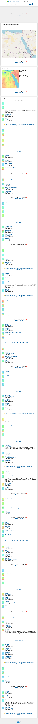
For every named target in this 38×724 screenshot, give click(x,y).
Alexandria (7, 183)
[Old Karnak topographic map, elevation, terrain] (3, 156)
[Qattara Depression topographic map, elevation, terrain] (3, 164)
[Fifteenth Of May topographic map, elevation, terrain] (3, 180)
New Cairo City (8, 134)
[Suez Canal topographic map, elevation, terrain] (3, 602)
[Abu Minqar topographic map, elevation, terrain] (3, 109)
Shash (11, 476)
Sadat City (7, 593)
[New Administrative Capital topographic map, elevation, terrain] (3, 168)
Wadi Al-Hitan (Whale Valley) (11, 187)
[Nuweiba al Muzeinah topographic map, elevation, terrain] (3, 531)
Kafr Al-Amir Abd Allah (9, 254)
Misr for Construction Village (11, 534)
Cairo (8, 135)
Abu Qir (12, 385)
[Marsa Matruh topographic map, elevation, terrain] (3, 314)
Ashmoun (7, 215)
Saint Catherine (8, 419)
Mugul (6, 102)
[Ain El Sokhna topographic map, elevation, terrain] (3, 372)
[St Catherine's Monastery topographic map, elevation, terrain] (3, 499)
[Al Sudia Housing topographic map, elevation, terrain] (3, 227)
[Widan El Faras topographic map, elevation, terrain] (3, 231)
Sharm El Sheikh (8, 234)
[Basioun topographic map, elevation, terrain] (3, 278)
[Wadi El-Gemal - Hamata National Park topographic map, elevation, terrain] (3, 333)
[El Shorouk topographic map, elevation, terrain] (3, 145)
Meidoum (7, 289)
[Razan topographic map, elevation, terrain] (3, 570)
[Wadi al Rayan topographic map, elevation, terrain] (3, 653)
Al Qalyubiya (9, 103)
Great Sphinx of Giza (9, 375)
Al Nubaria (7, 471)
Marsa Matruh (8, 313)
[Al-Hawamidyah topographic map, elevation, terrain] (3, 192)
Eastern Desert (8, 483)
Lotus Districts (8, 573)
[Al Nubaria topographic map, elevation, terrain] (3, 472)
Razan (6, 569)
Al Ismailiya (9, 239)
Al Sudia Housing (8, 226)
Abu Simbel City (8, 487)
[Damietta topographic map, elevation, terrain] (3, 681)
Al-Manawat (7, 258)
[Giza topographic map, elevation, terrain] (3, 119)
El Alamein (7, 159)
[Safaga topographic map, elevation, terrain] (3, 598)
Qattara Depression (9, 163)
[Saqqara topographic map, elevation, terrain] (3, 211)
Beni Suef (7, 691)
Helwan (6, 550)
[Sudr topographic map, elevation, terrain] (3, 203)
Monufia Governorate (10, 216)
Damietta (8, 677)
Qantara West (7, 238)
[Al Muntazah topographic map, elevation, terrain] (3, 310)
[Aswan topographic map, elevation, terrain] (3, 141)
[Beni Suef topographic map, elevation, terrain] (3, 692)
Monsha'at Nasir (8, 429)
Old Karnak (7, 155)
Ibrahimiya (7, 352)
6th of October (8, 262)
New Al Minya (7, 300)
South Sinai (9, 203)
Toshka (6, 324)
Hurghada (7, 273)
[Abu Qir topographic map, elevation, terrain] (3, 453)
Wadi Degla (7, 558)
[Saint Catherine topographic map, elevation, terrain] (3, 421)
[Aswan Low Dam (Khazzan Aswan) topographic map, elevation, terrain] (3, 478)
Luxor (8, 156)
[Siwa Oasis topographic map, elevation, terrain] (3, 337)
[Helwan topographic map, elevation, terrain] (3, 551)
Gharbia (8, 278)
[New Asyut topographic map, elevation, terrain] (3, 305)
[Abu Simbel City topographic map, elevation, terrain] (3, 488)
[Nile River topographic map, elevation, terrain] (10, 79)
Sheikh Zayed (7, 348)
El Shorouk (7, 144)
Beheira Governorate (10, 472)
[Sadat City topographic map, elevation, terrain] (3, 594)
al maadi (6, 129)
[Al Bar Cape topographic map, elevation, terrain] (3, 677)
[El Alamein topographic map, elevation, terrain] (3, 160)
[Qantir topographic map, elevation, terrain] (3, 583)
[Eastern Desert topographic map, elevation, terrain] (3, 484)
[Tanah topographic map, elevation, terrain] (3, 207)
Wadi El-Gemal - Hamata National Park (13, 332)
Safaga (6, 597)
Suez (8, 372)
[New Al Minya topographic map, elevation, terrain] (3, 301)
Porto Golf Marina (8, 667)
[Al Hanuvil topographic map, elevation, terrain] (3, 380)
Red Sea (8, 274)
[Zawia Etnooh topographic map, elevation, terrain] (3, 461)
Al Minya (8, 484)
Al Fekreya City (8, 511)
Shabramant (7, 554)
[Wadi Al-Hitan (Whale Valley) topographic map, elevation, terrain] (3, 188)
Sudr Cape (13, 203)
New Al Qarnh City (16, 508)
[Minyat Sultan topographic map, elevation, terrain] (3, 251)
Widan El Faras (8, 230)
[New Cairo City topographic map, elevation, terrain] (3, 135)
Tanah (6, 206)
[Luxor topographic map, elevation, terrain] (3, 435)
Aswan (6, 140)
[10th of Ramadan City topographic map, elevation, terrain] (3, 618)
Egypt (5, 103)
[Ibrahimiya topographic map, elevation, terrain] (3, 353)
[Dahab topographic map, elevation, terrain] (3, 606)
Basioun (6, 277)
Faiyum (8, 231)
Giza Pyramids (8, 114)
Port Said (7, 403)
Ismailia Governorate (10, 602)
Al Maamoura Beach (9, 384)
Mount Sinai (7, 456)
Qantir (6, 582)
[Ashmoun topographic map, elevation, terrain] (3, 216)
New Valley (9, 325)
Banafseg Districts (14, 559)
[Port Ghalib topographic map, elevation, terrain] (3, 329)
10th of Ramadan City (9, 617)
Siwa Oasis (7, 336)
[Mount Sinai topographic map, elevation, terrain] (3, 457)
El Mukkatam (7, 625)
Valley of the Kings (8, 507)
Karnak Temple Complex (10, 425)
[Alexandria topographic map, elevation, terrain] (3, 184)
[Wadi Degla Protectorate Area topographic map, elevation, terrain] (3, 357)
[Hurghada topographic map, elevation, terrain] (3, 274)
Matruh (8, 160)
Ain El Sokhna (7, 371)
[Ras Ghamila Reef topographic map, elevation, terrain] (3, 657)
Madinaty (7, 578)
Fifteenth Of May (8, 179)
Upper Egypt (7, 526)
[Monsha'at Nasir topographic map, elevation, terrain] (3, 430)
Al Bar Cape (7, 676)
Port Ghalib (7, 328)
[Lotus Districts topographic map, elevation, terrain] (3, 574)
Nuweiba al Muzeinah (9, 530)
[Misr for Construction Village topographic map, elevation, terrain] (3, 535)
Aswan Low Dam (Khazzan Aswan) (12, 475)
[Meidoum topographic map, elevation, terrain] (3, 290)
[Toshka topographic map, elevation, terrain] (3, 325)
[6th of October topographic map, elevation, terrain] (3, 263)
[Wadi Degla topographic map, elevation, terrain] (3, 559)
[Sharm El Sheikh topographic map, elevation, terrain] (3, 235)
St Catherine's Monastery (10, 498)
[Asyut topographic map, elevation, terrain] (3, 702)
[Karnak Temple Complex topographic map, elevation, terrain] (3, 426)
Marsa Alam (7, 395)
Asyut (8, 645)
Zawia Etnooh (7, 460)
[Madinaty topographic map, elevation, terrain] (3, 579)
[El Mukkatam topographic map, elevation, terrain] (3, 626)
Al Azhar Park (7, 445)
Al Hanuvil (7, 379)
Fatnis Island (7, 707)
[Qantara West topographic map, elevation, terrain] (3, 239)
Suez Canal (7, 601)
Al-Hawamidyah (8, 191)
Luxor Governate (9, 426)
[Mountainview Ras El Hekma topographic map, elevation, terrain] (3, 622)
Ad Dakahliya (9, 207)
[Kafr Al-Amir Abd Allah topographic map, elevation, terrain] (3, 255)
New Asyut (7, 304)
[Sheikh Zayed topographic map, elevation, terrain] (3, 349)
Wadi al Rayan (7, 652)
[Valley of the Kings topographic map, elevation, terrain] (3, 508)
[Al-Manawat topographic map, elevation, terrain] (3, 259)
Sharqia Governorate (10, 583)
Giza (8, 115)
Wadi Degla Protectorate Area (11, 356)
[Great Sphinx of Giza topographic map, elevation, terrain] (3, 376)
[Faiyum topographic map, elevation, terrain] (3, 361)
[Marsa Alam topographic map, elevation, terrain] (3, 396)
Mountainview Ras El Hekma (11, 621)
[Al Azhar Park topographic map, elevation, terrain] (3, 448)
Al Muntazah (7, 309)
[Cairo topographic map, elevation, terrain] (3, 523)
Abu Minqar (7, 106)
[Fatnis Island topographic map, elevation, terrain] (3, 708)
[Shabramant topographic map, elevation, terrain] (3, 555)
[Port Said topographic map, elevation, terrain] (3, 404)
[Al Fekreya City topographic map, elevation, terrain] (3, 512)
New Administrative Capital (10, 167)
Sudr (6, 202)
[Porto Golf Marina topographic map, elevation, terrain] (3, 668)
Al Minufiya (9, 594)
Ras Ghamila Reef (8, 656)
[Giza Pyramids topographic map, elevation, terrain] (3, 115)
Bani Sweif (8, 290)
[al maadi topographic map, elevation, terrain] (3, 130)
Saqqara (6, 210)
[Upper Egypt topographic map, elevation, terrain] (3, 527)
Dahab (6, 605)
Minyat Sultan (8, 250)
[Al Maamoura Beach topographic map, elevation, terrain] (3, 385)
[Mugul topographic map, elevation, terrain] (3, 103)
